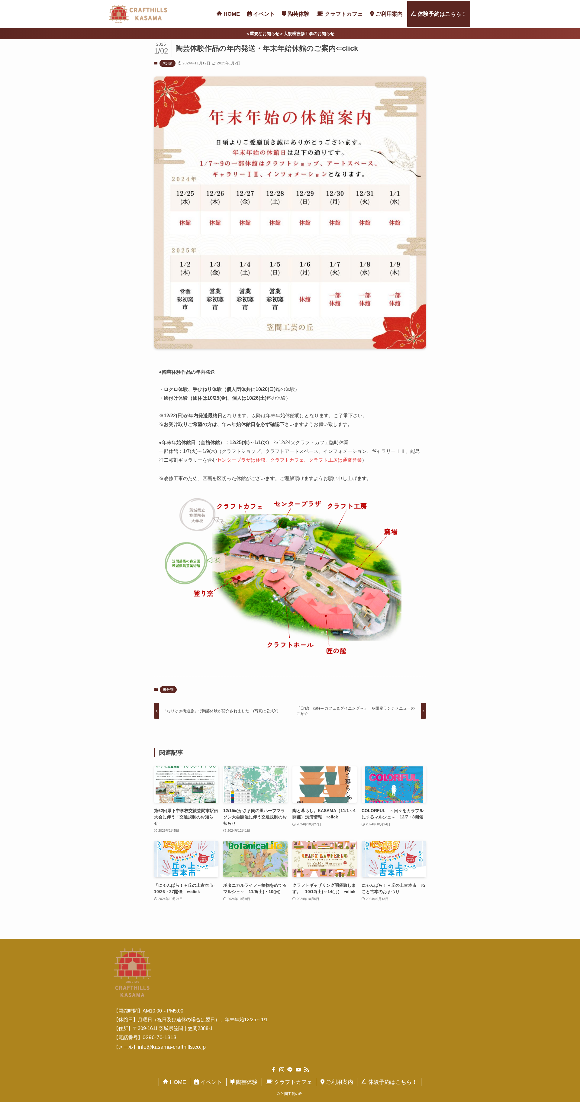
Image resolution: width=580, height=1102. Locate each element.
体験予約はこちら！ (392, 1082)
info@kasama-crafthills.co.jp (172, 1047)
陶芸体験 (246, 1082)
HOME (177, 1082)
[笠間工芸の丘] (138, 14)
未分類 (167, 63)
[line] (290, 1070)
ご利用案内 (338, 1082)
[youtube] (298, 1070)
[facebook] (273, 1070)
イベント (210, 1082)
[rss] (306, 1070)
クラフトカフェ (292, 1082)
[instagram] (282, 1070)
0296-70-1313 (159, 1037)
